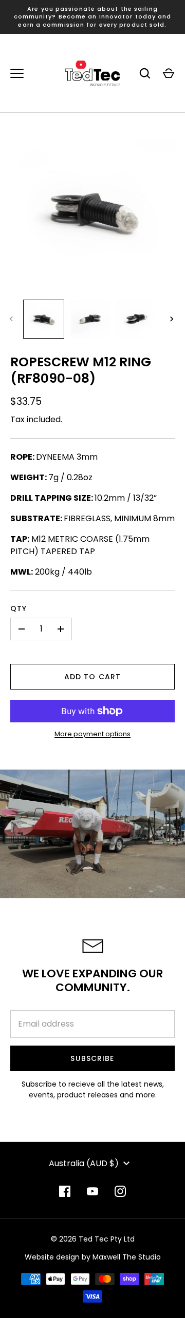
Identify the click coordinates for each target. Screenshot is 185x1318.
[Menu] (17, 73)
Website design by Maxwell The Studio (93, 1257)
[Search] (145, 73)
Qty (18, 608)
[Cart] (168, 73)
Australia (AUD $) (84, 1163)
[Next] (172, 319)
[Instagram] (120, 1191)
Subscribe (92, 1058)
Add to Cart (92, 677)
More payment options (92, 734)
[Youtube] (92, 1191)
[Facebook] (64, 1191)
